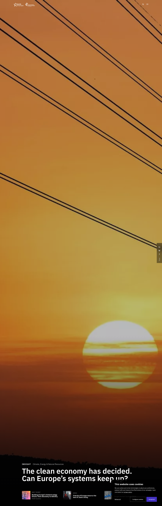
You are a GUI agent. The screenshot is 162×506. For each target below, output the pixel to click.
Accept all (152, 499)
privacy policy (128, 492)
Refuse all (118, 499)
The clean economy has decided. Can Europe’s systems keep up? (77, 474)
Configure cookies (137, 499)
